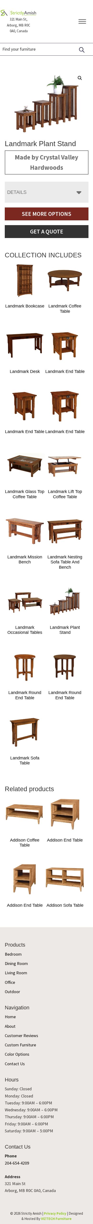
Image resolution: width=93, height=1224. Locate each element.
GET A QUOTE (46, 231)
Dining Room (16, 963)
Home (10, 1016)
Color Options (17, 1054)
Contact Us (15, 1063)
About (10, 1026)
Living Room (16, 972)
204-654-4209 (17, 1163)
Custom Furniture (20, 1045)
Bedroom (13, 954)
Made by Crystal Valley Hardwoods (46, 162)
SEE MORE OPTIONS (46, 213)
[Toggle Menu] (82, 21)
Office (10, 982)
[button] (80, 78)
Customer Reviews (21, 1035)
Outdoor (12, 991)
